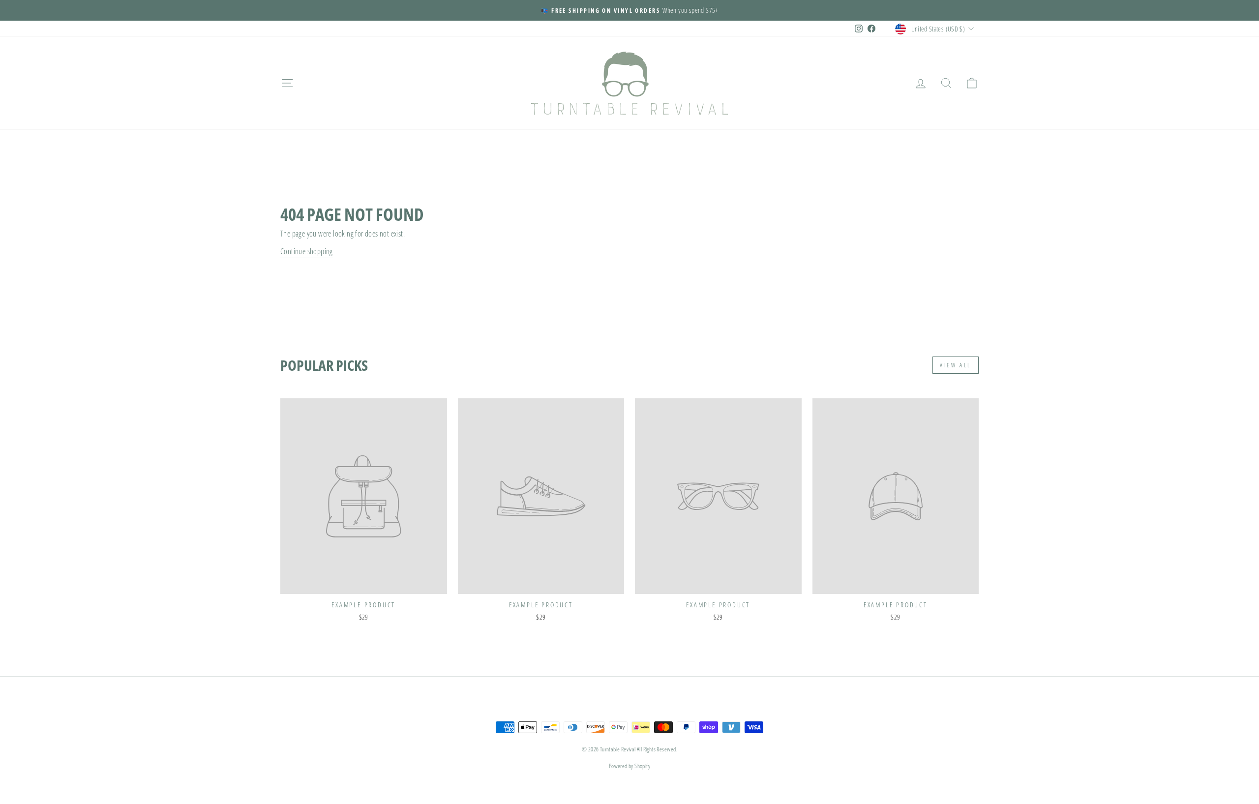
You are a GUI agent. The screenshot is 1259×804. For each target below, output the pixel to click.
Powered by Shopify (629, 766)
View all (955, 365)
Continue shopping (306, 251)
